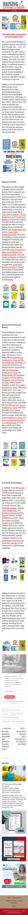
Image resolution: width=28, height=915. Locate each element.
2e (4, 710)
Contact (14, 906)
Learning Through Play (10, 717)
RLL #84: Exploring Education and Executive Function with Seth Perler (6, 739)
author (11, 788)
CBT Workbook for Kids (17, 230)
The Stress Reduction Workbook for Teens (14, 362)
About (9, 898)
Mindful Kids (12, 510)
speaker (16, 788)
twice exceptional (18, 721)
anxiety (5, 714)
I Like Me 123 (15, 543)
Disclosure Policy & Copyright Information (14, 902)
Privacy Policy (17, 898)
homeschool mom (10, 790)
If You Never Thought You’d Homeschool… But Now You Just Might (20, 736)
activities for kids (13, 710)
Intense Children (16, 714)
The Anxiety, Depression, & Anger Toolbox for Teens (13, 380)
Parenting (6, 721)
